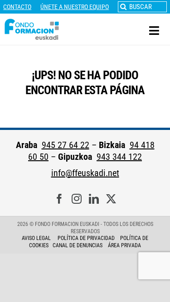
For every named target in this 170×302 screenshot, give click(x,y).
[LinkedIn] (94, 199)
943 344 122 (119, 156)
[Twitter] (111, 199)
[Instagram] (77, 199)
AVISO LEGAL (36, 238)
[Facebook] (59, 199)
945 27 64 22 (65, 144)
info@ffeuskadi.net (85, 173)
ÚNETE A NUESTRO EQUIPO (74, 6)
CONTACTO (17, 6)
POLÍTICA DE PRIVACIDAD (87, 238)
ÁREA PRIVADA (124, 245)
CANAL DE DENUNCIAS (77, 245)
